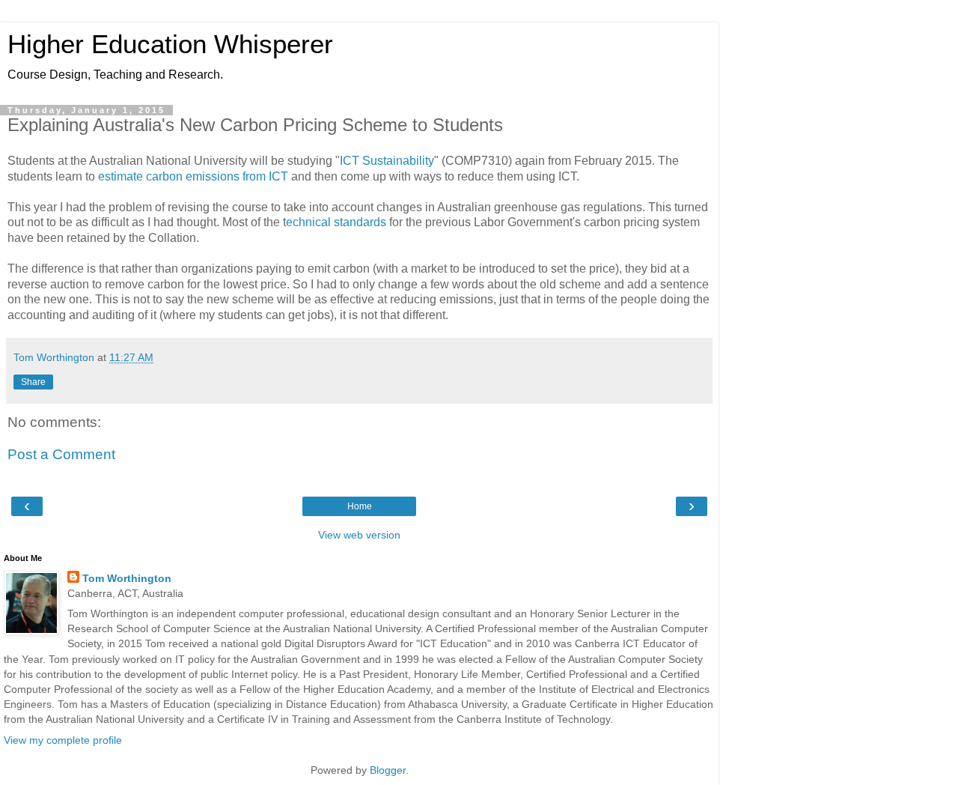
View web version (359, 535)
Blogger (388, 770)
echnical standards (336, 222)
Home (359, 506)
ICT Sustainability (387, 160)
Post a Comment (61, 454)
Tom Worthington (126, 578)
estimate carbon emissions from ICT (193, 176)
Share (33, 382)
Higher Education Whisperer (170, 44)
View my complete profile (63, 740)
